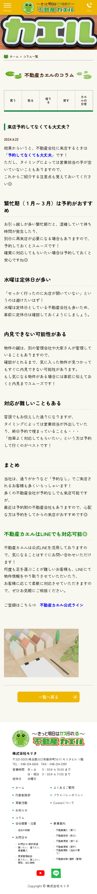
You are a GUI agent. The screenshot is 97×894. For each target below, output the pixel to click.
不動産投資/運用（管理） (69, 858)
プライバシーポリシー (68, 795)
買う (13, 100)
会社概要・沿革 (25, 823)
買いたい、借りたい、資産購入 (30, 849)
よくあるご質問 (63, 787)
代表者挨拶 (22, 795)
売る (31, 100)
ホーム (14, 56)
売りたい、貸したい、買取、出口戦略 (30, 861)
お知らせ (21, 810)
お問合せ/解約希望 (28, 844)
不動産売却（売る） (66, 835)
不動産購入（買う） (66, 830)
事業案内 (59, 823)
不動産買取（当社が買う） (68, 852)
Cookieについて (63, 803)
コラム (19, 817)
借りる (48, 100)
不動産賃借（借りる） (68, 841)
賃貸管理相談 (25, 856)
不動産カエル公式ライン (62, 605)
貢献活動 (21, 803)
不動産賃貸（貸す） (66, 846)
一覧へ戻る (48, 697)
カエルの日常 (84, 100)
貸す (66, 100)
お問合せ (21, 837)
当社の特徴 (24, 830)
